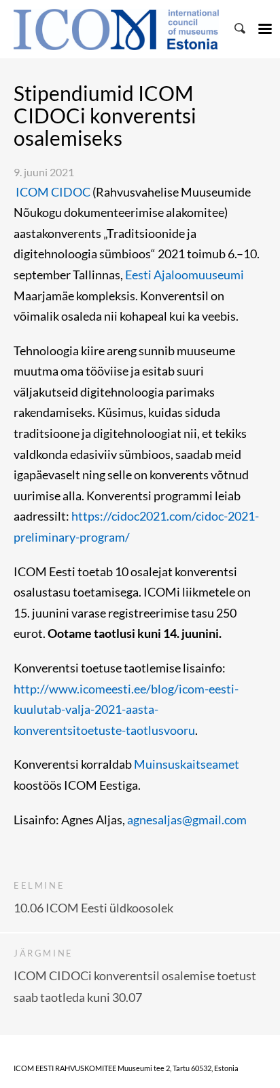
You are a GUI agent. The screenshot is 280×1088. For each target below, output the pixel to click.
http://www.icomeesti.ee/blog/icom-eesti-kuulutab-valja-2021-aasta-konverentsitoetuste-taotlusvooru (126, 709)
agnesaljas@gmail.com (187, 819)
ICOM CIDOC (52, 191)
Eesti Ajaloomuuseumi (183, 274)
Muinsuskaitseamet (186, 764)
